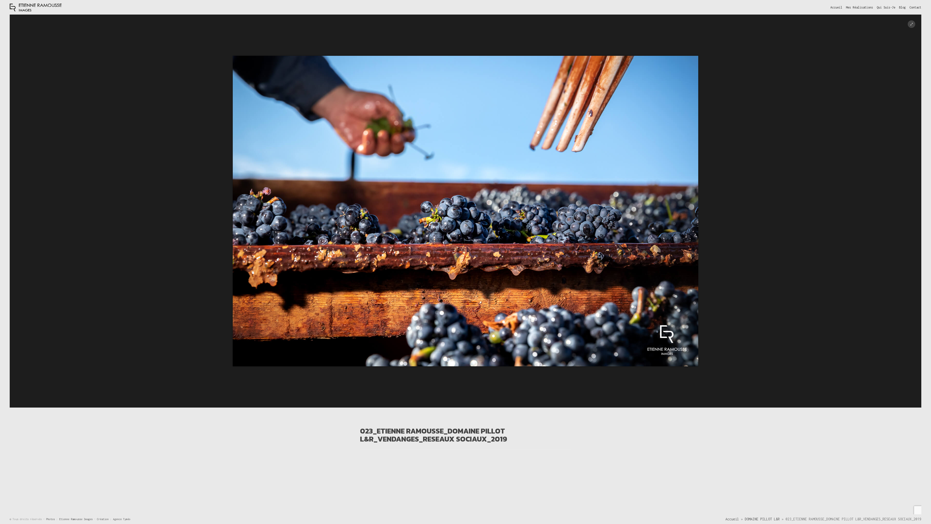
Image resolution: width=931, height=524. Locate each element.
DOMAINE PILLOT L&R (762, 519)
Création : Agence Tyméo (113, 519)
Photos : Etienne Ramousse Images (70, 519)
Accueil (732, 519)
